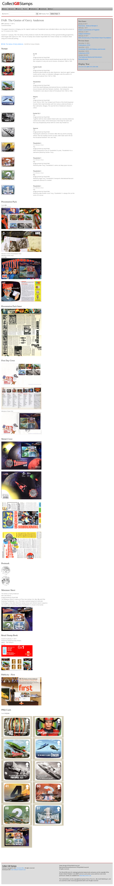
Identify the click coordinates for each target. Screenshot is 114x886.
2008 (96, 66)
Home (5, 9)
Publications (33, 9)
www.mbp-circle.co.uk (85, 875)
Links (25, 9)
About (51, 9)
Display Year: (45, 14)
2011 (88, 66)
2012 (85, 66)
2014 (79, 66)
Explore (19, 9)
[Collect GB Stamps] (18, 3)
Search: (6, 14)
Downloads (43, 9)
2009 (94, 66)
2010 (91, 66)
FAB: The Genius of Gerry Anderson (12, 44)
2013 (82, 66)
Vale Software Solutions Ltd (18, 869)
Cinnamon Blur (20, 868)
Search (12, 9)
